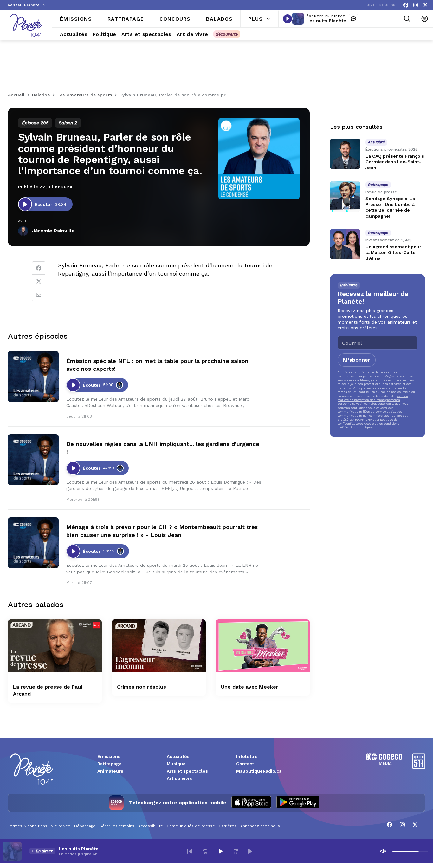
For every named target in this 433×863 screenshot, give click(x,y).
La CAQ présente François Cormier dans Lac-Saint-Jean (394, 162)
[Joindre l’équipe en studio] (353, 18)
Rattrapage (109, 763)
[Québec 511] (418, 767)
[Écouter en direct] (287, 19)
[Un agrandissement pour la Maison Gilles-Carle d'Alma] (345, 244)
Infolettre (247, 756)
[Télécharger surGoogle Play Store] (297, 803)
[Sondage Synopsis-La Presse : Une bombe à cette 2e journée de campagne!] (345, 196)
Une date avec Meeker (249, 687)
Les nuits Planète (326, 20)
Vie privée (60, 826)
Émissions (108, 756)
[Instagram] (415, 5)
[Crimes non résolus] (159, 645)
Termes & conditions (27, 826)
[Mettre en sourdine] (382, 851)
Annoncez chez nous (260, 826)
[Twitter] (38, 281)
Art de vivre (180, 778)
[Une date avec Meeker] (263, 645)
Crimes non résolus (141, 687)
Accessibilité (150, 826)
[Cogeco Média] (384, 764)
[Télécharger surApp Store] (251, 803)
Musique (176, 763)
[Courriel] (38, 294)
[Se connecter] (424, 19)
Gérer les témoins (116, 826)
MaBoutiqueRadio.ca (258, 771)
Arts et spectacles (187, 771)
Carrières (227, 826)
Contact (245, 763)
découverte (227, 34)
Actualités (178, 756)
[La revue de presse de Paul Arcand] (55, 645)
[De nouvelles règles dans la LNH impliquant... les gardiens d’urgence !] (33, 459)
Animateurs (110, 771)
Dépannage (84, 826)
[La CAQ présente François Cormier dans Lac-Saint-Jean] (345, 154)
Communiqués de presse (191, 826)
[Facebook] (405, 5)
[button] (190, 851)
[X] (425, 5)
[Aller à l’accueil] (26, 25)
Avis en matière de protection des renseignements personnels (373, 399)
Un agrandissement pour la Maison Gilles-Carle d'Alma (393, 252)
